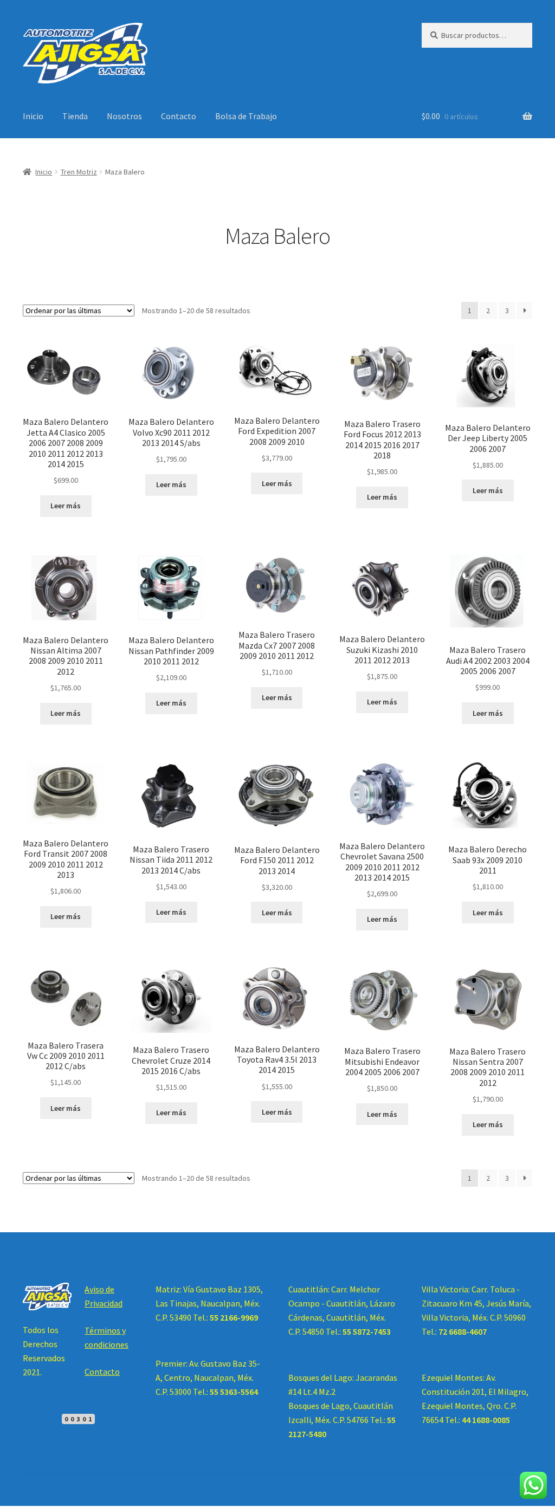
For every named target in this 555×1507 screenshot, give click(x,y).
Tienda (75, 116)
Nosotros (124, 116)
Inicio (33, 116)
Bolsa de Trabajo (246, 116)
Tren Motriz (79, 172)
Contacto (178, 116)
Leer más (65, 505)
